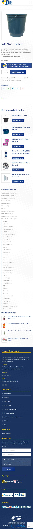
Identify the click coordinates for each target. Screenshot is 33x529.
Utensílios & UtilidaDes (9, 306)
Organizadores (7, 262)
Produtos (6, 397)
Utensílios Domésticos (7, 216)
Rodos (4, 291)
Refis (4, 288)
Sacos (4, 293)
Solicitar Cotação (18, 72)
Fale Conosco (8, 421)
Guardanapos (6, 244)
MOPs (4, 257)
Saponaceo (6, 298)
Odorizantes (6, 260)
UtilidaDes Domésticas (16, 77)
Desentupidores (7, 229)
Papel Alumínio (7, 267)
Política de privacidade (10, 409)
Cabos (4, 224)
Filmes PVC (6, 242)
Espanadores (6, 236)
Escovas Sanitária (8, 234)
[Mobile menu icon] (30, 3)
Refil (4, 285)
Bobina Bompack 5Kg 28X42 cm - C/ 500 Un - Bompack (21, 152)
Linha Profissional (6, 213)
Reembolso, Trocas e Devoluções (13, 417)
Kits (4, 247)
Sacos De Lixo (7, 296)
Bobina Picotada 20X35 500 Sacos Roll (21, 176)
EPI (2, 208)
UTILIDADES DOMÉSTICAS (15, 80)
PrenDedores (6, 280)
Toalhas (5, 303)
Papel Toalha (6, 273)
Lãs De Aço (6, 249)
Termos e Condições (9, 413)
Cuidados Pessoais (6, 198)
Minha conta (7, 405)
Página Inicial (7, 393)
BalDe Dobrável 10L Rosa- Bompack (20, 140)
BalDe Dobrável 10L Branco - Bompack (21, 164)
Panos (4, 265)
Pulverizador (6, 283)
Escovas (5, 231)
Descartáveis (5, 203)
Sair (5, 425)
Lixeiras (5, 252)
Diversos (3, 206)
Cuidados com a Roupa (8, 195)
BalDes (9, 77)
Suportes (5, 301)
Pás (4, 275)
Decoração (4, 200)
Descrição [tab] (4, 98)
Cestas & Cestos (7, 226)
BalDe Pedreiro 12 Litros (20, 116)
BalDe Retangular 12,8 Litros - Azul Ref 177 (21, 129)
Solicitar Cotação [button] (18, 120)
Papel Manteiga (7, 270)
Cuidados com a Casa (7, 193)
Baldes (6, 80)
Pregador (5, 278)
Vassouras (6, 309)
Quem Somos (7, 401)
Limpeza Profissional (7, 211)
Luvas (4, 254)
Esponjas (5, 239)
